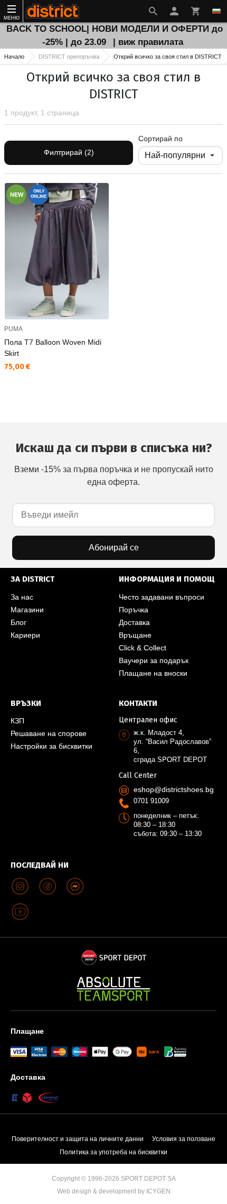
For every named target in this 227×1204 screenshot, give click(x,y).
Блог (18, 622)
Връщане (135, 635)
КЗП (17, 720)
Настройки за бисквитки (51, 746)
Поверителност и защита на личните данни (78, 1139)
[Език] (216, 11)
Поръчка (133, 609)
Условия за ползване (183, 1139)
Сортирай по (160, 138)
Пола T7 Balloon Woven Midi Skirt (52, 347)
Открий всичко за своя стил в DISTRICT (168, 56)
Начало (14, 56)
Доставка (134, 622)
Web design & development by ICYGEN (114, 1191)
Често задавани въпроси (161, 597)
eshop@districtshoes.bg (174, 789)
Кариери (25, 635)
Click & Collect (142, 648)
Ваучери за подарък (153, 660)
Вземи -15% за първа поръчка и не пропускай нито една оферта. (113, 463)
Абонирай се (114, 547)
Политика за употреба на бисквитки (113, 1152)
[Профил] (174, 11)
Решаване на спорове (49, 733)
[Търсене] (153, 11)
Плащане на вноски (153, 673)
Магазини (27, 609)
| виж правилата (148, 42)
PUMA (13, 329)
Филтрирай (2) (69, 152)
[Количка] (195, 11)
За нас (22, 597)
